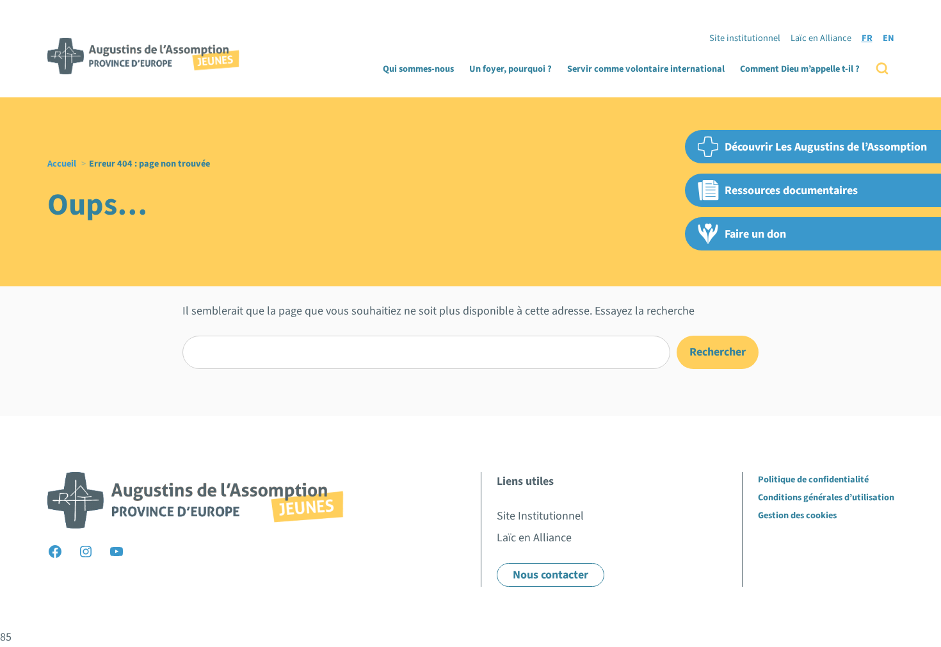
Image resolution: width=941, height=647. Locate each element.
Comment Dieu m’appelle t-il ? (800, 69)
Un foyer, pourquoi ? (510, 69)
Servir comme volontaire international (646, 69)
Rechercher (717, 352)
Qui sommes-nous (418, 69)
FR (867, 38)
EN (888, 38)
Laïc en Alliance (821, 38)
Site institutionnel (744, 38)
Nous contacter (550, 575)
